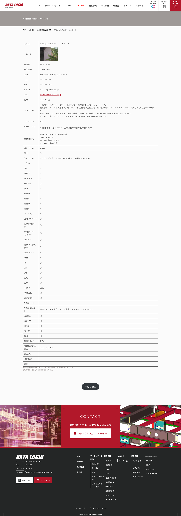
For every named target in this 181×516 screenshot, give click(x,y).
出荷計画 (109, 469)
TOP (38, 5)
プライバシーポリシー (97, 508)
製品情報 (93, 3)
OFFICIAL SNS (150, 456)
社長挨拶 (95, 463)
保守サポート (111, 499)
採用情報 (139, 3)
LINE (148, 465)
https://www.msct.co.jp (50, 94)
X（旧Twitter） (152, 473)
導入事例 (105, 5)
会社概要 (95, 468)
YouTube (149, 460)
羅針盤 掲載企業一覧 (44, 30)
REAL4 (70, 3)
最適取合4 (109, 486)
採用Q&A (136, 472)
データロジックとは (54, 5)
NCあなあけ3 (111, 478)
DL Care (80, 4)
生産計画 (109, 465)
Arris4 (108, 473)
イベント (127, 3)
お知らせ (80, 461)
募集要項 (136, 468)
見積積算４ (110, 482)
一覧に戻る (90, 386)
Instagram (150, 469)
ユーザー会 (123, 460)
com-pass (110, 495)
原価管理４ (110, 491)
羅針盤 (116, 3)
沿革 (93, 472)
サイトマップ (80, 508)
